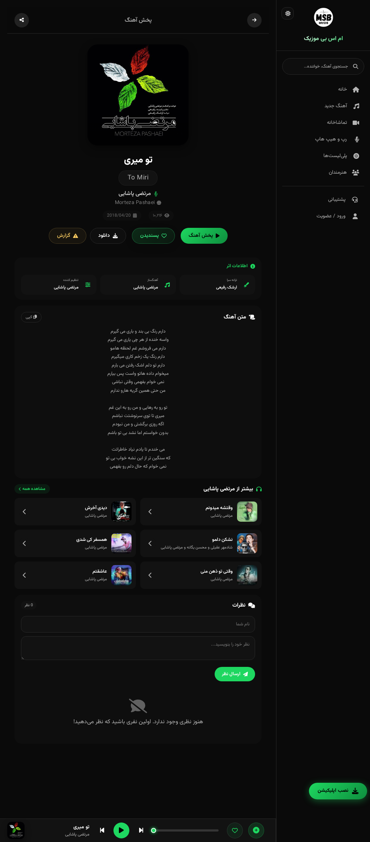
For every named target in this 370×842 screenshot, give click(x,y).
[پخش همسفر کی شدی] (121, 543)
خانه (342, 90)
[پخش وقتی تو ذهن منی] (247, 575)
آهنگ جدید (335, 106)
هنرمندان (338, 173)
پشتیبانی (336, 200)
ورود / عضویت (331, 216)
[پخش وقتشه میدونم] (247, 512)
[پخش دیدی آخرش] (121, 512)
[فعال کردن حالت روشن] (287, 13)
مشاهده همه (34, 489)
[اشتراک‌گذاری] (21, 20)
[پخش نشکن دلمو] (247, 543)
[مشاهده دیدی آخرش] (24, 511)
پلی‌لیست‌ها (335, 156)
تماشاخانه (337, 123)
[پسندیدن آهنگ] (235, 830)
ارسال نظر (231, 674)
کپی (29, 317)
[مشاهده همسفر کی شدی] (24, 543)
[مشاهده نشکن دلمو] (150, 543)
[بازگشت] (254, 20)
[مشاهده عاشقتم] (24, 575)
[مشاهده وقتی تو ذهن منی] (150, 575)
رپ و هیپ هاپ (331, 139)
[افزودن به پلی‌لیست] (256, 830)
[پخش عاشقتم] (121, 575)
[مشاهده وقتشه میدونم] (150, 511)
